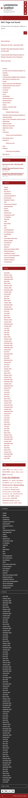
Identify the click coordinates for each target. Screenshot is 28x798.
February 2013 (8, 400)
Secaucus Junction (6, 498)
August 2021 (7, 349)
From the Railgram (11, 477)
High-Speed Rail (8, 206)
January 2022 (7, 341)
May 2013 (6, 394)
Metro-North (7, 223)
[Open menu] (1, 18)
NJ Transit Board (6, 489)
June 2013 (7, 392)
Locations (5, 92)
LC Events (5, 90)
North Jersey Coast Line (7, 491)
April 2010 (6, 447)
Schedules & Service (9, 253)
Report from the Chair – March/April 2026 (12, 45)
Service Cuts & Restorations (11, 255)
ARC (8, 469)
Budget (6, 189)
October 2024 (7, 292)
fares (4, 474)
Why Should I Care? (8, 138)
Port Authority (7, 242)
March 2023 (7, 317)
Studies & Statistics (9, 259)
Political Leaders (8, 240)
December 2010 (8, 437)
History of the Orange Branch (14, 135)
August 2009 (7, 456)
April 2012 (6, 422)
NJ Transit (15, 487)
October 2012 (7, 409)
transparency (17, 500)
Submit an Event (7, 123)
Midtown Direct (19, 482)
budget (15, 469)
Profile (4, 104)
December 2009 (8, 454)
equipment (21, 471)
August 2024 (7, 294)
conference (13, 471)
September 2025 (8, 279)
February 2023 (8, 319)
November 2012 (8, 407)
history (10, 480)
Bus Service (7, 191)
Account (5, 68)
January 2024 (7, 302)
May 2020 (6, 356)
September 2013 (8, 385)
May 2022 (6, 332)
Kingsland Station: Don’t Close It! (11, 85)
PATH (5, 236)
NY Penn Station (16, 491)
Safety (12, 496)
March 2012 (7, 424)
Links (4, 146)
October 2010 (7, 441)
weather (20, 502)
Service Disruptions (9, 257)
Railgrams (5, 109)
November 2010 (8, 439)
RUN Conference (5, 41)
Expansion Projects (9, 200)
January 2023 (7, 322)
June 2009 (7, 458)
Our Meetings (7, 234)
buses (21, 469)
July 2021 (6, 351)
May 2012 (6, 420)
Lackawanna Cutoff (9, 215)
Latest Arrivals (6, 87)
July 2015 (6, 364)
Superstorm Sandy (8, 500)
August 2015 (7, 362)
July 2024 (6, 296)
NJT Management (9, 230)
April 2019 (6, 358)
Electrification (7, 198)
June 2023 (7, 313)
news (5, 227)
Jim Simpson (19, 480)
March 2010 (7, 449)
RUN (9, 495)
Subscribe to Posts (8, 128)
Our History (6, 132)
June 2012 (7, 417)
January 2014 (7, 377)
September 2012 (8, 411)
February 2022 (8, 339)
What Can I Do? (10, 143)
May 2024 (6, 298)
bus (18, 469)
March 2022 (7, 336)
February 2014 (8, 375)
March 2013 (7, 398)
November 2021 (8, 345)
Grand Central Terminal (10, 204)
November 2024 (8, 290)
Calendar (5, 72)
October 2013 (7, 383)
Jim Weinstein (5, 482)
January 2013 (7, 403)
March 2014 (7, 373)
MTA (5, 225)
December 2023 (8, 304)
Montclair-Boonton (7, 485)
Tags (4, 130)
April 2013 (6, 396)
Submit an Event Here (8, 125)
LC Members (7, 217)
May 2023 (6, 315)
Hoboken (6, 210)
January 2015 (7, 368)
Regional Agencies (9, 251)
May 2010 (6, 445)
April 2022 (6, 334)
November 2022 (8, 324)
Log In (4, 94)
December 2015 (8, 360)
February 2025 (8, 285)
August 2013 (7, 388)
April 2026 (6, 272)
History (6, 208)
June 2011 (7, 428)
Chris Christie (6, 471)
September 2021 (8, 347)
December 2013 (8, 379)
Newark (6, 487)
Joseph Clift (12, 482)
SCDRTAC (17, 495)
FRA (5, 202)
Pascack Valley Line (5, 493)
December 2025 (8, 277)
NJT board (10, 487)
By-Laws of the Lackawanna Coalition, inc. (14, 70)
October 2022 (7, 326)
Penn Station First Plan (18, 493)
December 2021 (8, 343)
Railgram (6, 247)
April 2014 (6, 371)
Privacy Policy (6, 102)
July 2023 (6, 311)
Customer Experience (10, 195)
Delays (17, 471)
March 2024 (7, 300)
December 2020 (8, 353)
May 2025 (6, 281)
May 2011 (6, 430)
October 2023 (7, 307)
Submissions (6, 121)
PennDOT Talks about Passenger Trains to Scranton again (13, 169)
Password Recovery (8, 98)
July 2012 (6, 415)
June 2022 (7, 330)
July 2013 (6, 390)
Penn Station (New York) (10, 238)
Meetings (5, 148)
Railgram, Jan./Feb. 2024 (9, 107)
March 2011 (7, 432)
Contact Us (6, 140)
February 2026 (8, 275)
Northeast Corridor (15, 489)
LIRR (5, 221)
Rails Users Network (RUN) (11, 249)
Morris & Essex (19, 485)
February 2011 (8, 435)
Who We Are (6, 154)
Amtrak (6, 187)
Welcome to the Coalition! (13, 151)
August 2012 (7, 413)
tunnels (15, 502)
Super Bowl (14, 498)
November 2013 (8, 381)
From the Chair (10, 474)
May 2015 (6, 366)
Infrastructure (7, 212)
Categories (5, 75)
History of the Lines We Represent (12, 83)
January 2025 (7, 287)
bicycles (11, 469)
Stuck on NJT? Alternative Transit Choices (14, 119)
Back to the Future (6, 61)
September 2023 (8, 309)
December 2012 (8, 405)
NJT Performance (9, 232)
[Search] (25, 33)
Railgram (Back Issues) (12, 112)
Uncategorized (8, 262)
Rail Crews (7, 244)
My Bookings (6, 96)
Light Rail (6, 219)
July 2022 (6, 328)
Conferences (7, 193)
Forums (5, 81)
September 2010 (8, 443)
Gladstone (5, 480)
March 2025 (7, 283)
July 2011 (6, 426)
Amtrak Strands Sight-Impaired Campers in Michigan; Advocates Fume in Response (13, 174)
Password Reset (7, 100)
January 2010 (7, 452)
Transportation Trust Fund (7, 502)
